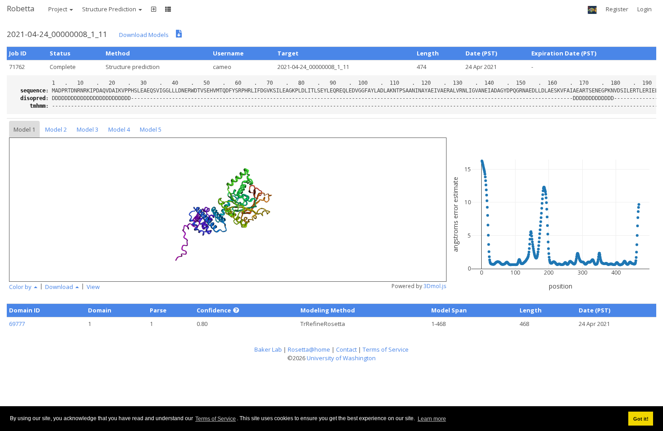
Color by (21, 287)
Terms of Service (215, 419)
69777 (17, 324)
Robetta (21, 8)
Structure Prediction (110, 9)
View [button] (93, 287)
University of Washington (341, 358)
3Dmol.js (435, 286)
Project (58, 9)
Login (644, 9)
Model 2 (56, 129)
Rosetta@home (309, 349)
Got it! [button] (641, 419)
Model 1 (24, 129)
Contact (346, 349)
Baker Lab (268, 349)
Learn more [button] (432, 419)
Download (59, 287)
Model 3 (87, 129)
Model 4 (119, 129)
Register (617, 9)
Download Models (144, 35)
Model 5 (150, 129)
